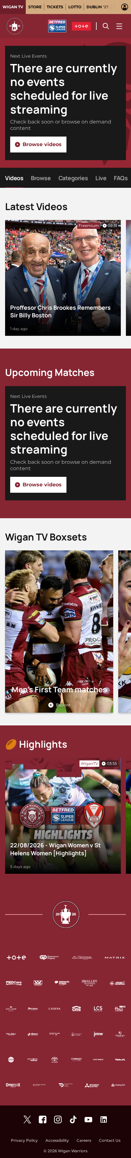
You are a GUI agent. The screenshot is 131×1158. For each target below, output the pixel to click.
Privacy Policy (24, 1141)
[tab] (13, 7)
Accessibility (57, 1141)
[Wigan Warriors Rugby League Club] (103, 1119)
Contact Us (110, 1141)
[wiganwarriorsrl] (58, 1119)
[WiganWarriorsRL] (27, 1119)
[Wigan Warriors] (42, 1119)
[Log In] (124, 7)
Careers (84, 1141)
